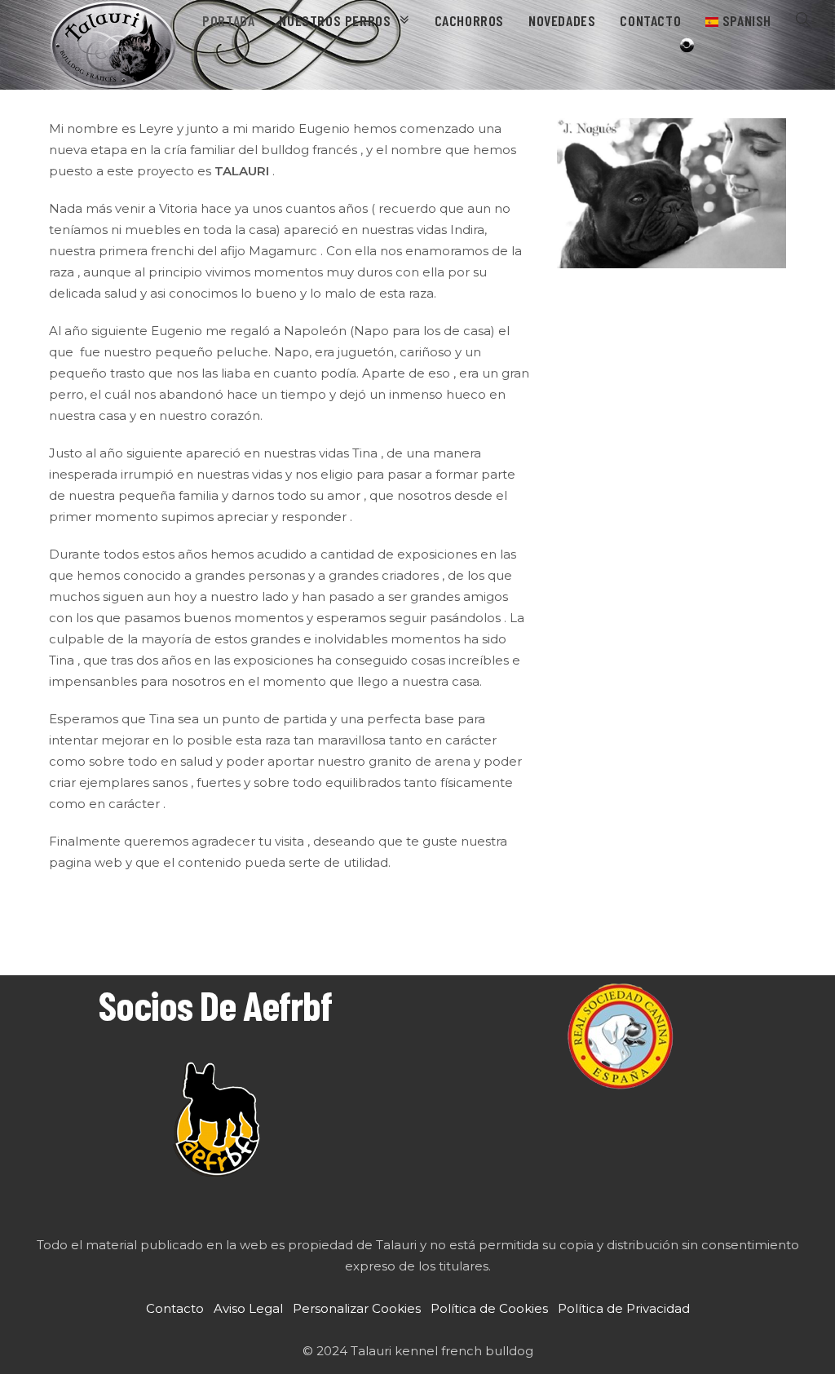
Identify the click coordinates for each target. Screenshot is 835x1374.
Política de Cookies (489, 1308)
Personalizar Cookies (357, 1308)
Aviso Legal (248, 1308)
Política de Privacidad (624, 1308)
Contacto (175, 1308)
